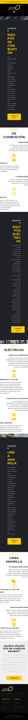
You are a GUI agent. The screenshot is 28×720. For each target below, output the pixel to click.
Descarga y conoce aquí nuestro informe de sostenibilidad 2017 (14, 2)
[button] (14, 11)
